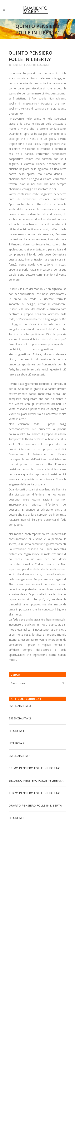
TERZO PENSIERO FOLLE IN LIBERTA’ (34, 793)
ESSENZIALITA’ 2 (20, 718)
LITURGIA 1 (16, 731)
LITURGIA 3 (16, 818)
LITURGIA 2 (16, 743)
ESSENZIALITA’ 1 (20, 756)
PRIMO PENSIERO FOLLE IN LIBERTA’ (34, 768)
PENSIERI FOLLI (22, 65)
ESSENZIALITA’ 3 (20, 706)
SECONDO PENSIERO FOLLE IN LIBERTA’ (36, 780)
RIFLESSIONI (41, 65)
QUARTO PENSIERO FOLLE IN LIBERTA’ (35, 805)
